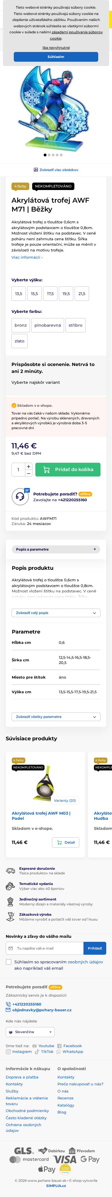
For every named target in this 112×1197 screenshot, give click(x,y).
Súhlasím (56, 57)
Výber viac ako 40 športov (41, 888)
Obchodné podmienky (27, 1110)
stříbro (75, 325)
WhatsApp (73, 1051)
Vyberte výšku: (27, 279)
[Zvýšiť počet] (28, 466)
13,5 (18, 293)
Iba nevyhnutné (56, 47)
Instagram (22, 1051)
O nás (63, 1091)
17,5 (50, 293)
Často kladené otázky (26, 1117)
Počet (18, 470)
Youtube (46, 1045)
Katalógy (65, 1105)
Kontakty (14, 1084)
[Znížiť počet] (28, 473)
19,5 (66, 293)
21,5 (81, 293)
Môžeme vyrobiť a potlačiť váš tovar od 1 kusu (58, 919)
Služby (12, 1091)
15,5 (34, 293)
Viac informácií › (27, 257)
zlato (19, 341)
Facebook (72, 1045)
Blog (61, 1112)
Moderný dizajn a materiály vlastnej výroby (56, 904)
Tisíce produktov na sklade (42, 873)
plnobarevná (47, 325)
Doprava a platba (22, 1077)
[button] (45, 155)
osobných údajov (85, 961)
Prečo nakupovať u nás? (80, 1084)
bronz (21, 325)
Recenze (65, 1098)
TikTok (47, 1051)
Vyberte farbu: (26, 311)
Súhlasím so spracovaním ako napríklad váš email (58, 965)
